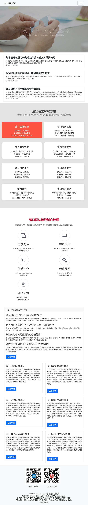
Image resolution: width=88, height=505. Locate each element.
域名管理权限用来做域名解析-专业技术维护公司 (30, 57)
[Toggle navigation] (80, 3)
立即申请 (11, 357)
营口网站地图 (44, 502)
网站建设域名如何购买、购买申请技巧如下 (28, 73)
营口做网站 (10, 3)
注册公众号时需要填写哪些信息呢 (23, 89)
